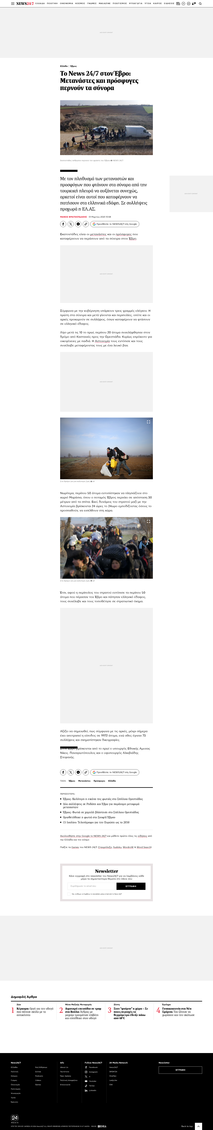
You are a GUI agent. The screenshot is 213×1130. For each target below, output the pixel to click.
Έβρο (132, 238)
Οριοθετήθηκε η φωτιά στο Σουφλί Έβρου (89, 817)
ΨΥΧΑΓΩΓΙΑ (135, 3)
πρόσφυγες (124, 234)
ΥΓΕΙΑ (148, 3)
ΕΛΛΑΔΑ (40, 3)
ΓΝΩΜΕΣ (92, 3)
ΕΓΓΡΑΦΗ (180, 1070)
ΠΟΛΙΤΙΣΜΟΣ (120, 3)
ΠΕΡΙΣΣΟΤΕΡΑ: (67, 794)
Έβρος (73, 66)
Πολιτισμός (15, 1089)
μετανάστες (98, 234)
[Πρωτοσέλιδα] (178, 3)
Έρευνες (14, 1102)
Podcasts (39, 1076)
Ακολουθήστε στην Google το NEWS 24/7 (83, 836)
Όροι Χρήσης (65, 1076)
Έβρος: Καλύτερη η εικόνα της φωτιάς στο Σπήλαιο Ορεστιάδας (103, 799)
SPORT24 (113, 1072)
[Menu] (13, 3)
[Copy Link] (86, 224)
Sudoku (117, 847)
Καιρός (157, 3)
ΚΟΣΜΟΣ (80, 3)
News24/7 (113, 1067)
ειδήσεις (142, 836)
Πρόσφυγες (99, 781)
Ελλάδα (64, 66)
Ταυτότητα (64, 1072)
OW (111, 1085)
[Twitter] (71, 224)
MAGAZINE (105, 3)
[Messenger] (78, 224)
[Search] (200, 3)
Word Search (144, 847)
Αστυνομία (102, 341)
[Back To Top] (198, 1126)
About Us (64, 1067)
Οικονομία (15, 1085)
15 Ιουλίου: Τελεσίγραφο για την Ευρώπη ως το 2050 (96, 822)
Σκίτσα (38, 1072)
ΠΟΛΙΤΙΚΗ (52, 3)
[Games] (194, 3)
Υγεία (13, 1098)
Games (75, 847)
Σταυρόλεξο (105, 847)
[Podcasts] (189, 3)
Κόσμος (14, 1076)
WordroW (128, 847)
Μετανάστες (84, 781)
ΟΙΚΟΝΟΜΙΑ (66, 3)
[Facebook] (63, 224)
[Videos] (183, 3)
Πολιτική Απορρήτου (69, 1080)
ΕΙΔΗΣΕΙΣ (169, 3)
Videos (38, 1080)
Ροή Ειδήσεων (41, 1067)
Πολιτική (14, 1072)
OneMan (112, 1076)
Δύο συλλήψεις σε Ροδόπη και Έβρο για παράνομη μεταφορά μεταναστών (101, 805)
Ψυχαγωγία (15, 1093)
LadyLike (113, 1080)
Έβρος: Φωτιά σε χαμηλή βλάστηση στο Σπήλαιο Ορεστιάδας (101, 812)
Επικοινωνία (65, 1085)
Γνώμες (14, 1080)
